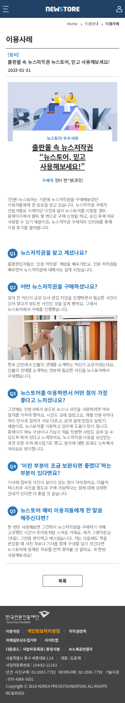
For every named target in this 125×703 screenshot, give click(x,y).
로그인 (119, 6)
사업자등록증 (33, 649)
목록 (62, 581)
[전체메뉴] (6, 9)
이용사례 (112, 23)
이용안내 (91, 23)
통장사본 (53, 649)
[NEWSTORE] (62, 9)
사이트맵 (51, 640)
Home (72, 23)
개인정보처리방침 (43, 631)
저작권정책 (77, 631)
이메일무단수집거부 (21, 640)
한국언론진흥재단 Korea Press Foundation (28, 617)
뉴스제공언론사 (81, 649)
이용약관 (13, 631)
